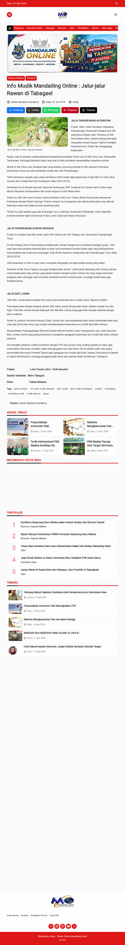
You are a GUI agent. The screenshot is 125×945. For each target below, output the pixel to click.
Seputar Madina (16, 78)
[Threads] (62, 926)
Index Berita (13, 915)
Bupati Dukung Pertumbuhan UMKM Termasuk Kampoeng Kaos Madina (58, 534)
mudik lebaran (33, 393)
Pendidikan (83, 28)
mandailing (110, 389)
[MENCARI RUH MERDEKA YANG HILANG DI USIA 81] (15, 636)
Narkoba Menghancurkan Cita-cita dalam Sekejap (99, 426)
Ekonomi (62, 28)
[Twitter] (74, 926)
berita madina (21, 389)
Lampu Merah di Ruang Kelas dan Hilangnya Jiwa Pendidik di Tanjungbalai (60, 569)
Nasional (18, 28)
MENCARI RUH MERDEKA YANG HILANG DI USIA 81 (51, 633)
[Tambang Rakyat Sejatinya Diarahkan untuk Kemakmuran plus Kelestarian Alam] (15, 595)
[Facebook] (51, 926)
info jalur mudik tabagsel (42, 389)
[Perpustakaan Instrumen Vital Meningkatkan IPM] (17, 427)
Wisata (95, 28)
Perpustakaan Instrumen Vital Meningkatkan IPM (41, 426)
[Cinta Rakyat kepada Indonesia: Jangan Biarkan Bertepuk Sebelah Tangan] (15, 649)
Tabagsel (49, 28)
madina (98, 389)
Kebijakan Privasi (39, 915)
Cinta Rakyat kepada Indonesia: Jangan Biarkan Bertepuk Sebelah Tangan (62, 646)
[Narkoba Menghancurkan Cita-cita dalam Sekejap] (74, 427)
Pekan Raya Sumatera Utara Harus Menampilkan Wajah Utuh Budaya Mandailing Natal (66, 546)
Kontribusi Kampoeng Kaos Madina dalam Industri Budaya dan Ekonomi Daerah (62, 522)
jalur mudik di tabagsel (81, 389)
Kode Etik (54, 915)
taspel (46, 393)
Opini (72, 28)
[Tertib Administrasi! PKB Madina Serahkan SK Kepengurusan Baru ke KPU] (17, 446)
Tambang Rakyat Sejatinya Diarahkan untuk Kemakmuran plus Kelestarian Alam (65, 592)
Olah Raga (107, 28)
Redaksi (25, 915)
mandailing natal (16, 393)
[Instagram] (56, 926)
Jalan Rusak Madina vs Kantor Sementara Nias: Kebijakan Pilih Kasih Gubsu (61, 557)
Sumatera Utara (34, 28)
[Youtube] (68, 926)
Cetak (75, 102)
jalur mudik (62, 389)
